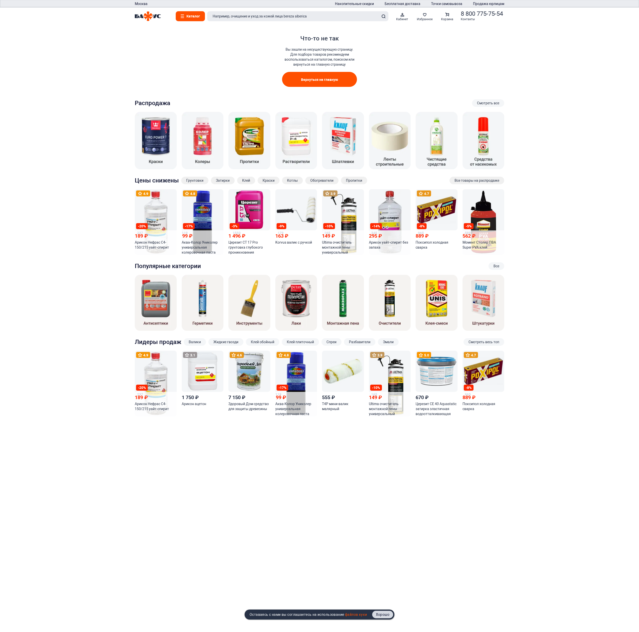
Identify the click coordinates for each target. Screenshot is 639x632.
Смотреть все (488, 103)
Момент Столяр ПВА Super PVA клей (479, 244)
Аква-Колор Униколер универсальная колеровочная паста (200, 247)
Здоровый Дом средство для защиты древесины (248, 406)
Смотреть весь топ (484, 342)
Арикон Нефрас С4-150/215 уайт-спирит (152, 244)
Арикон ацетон (194, 404)
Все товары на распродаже (477, 180)
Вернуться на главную (319, 79)
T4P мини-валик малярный (335, 406)
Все (496, 266)
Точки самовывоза (446, 4)
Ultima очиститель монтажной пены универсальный (337, 247)
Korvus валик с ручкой (293, 242)
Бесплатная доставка (402, 4)
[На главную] (148, 16)
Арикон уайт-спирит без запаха (388, 244)
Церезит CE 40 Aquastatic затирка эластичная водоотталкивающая (436, 409)
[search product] (383, 16)
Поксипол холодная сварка (432, 244)
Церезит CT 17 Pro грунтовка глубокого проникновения (245, 247)
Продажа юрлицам (488, 4)
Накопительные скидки (354, 4)
